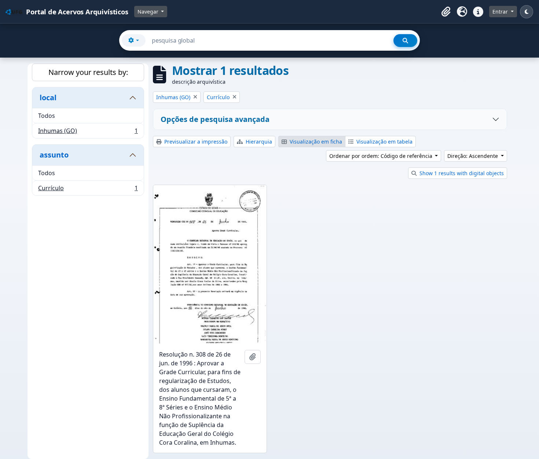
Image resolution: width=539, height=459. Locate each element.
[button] (446, 12)
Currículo (88, 189)
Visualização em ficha (315, 141)
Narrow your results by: (88, 72)
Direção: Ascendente (473, 155)
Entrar (500, 11)
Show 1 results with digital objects (461, 173)
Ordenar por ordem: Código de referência (381, 155)
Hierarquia (258, 141)
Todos (46, 116)
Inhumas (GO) (88, 132)
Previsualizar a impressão (195, 141)
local (48, 97)
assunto (54, 155)
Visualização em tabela (383, 141)
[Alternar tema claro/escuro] (526, 11)
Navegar (149, 11)
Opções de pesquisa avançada (215, 119)
